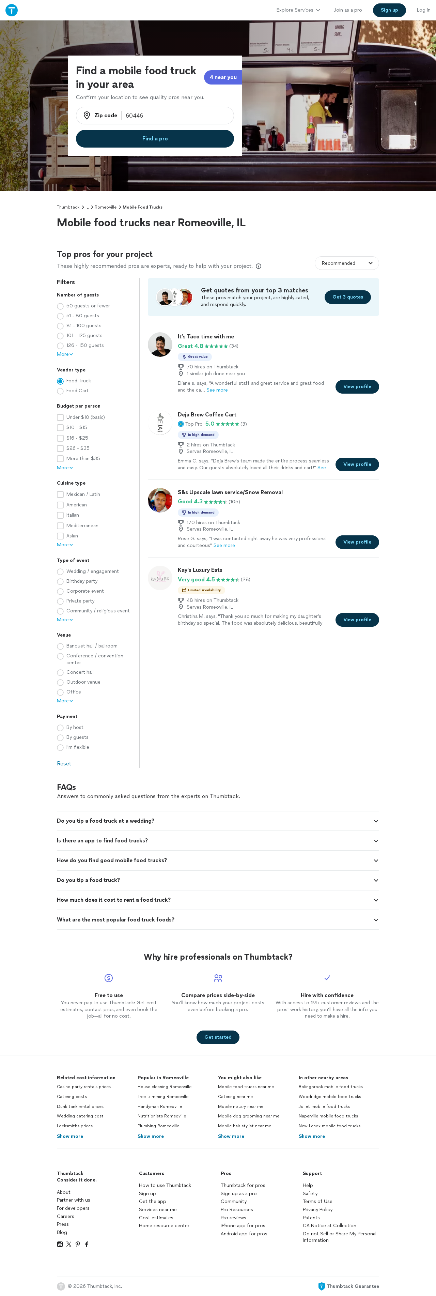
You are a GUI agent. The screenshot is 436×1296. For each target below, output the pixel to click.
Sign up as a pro (239, 1193)
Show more (70, 1136)
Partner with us (73, 1200)
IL (87, 207)
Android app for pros (244, 1234)
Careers (65, 1216)
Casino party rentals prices (84, 1086)
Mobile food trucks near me (246, 1086)
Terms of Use (317, 1201)
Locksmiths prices (75, 1126)
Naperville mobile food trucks (328, 1116)
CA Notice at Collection (329, 1226)
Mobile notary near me (240, 1106)
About (64, 1192)
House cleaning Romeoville (164, 1086)
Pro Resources (237, 1210)
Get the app (152, 1201)
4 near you (223, 77)
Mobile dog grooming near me (248, 1116)
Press (63, 1224)
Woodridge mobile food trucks (330, 1096)
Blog (62, 1232)
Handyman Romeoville (160, 1106)
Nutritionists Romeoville (162, 1116)
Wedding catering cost (80, 1116)
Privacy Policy (317, 1210)
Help (308, 1185)
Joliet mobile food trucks (324, 1106)
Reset (64, 763)
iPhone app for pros (243, 1226)
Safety (310, 1193)
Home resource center (164, 1226)
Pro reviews (233, 1218)
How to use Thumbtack (165, 1185)
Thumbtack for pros (243, 1185)
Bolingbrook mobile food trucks (331, 1086)
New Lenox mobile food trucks (329, 1126)
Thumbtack (68, 207)
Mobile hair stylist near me (244, 1126)
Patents (311, 1218)
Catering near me (235, 1096)
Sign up (147, 1193)
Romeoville (105, 207)
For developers (73, 1208)
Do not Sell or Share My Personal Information (339, 1237)
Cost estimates (156, 1218)
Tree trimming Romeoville (163, 1096)
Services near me (158, 1210)
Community (234, 1201)
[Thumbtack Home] (11, 10)
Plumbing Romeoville (158, 1126)
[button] (190, 424)
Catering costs (72, 1096)
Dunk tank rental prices (80, 1106)
